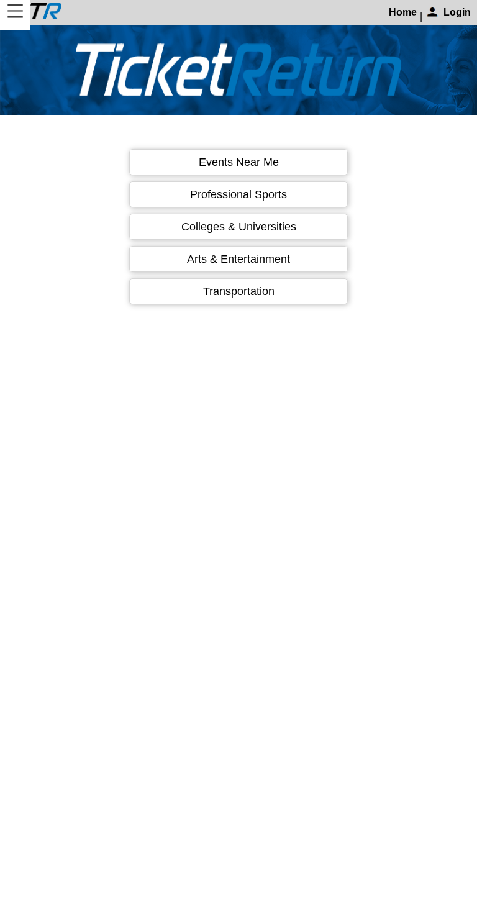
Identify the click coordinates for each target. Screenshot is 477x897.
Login (457, 12)
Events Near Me (239, 162)
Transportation (239, 291)
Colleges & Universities (238, 227)
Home (403, 12)
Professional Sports (238, 194)
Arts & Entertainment (238, 259)
